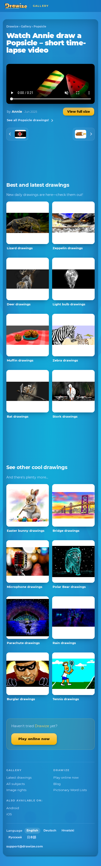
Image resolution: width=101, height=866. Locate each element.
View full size (78, 111)
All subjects (15, 784)
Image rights (16, 790)
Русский (15, 837)
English (32, 830)
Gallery (26, 26)
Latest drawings (19, 777)
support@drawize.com (24, 846)
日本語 (31, 837)
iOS (9, 814)
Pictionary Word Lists (70, 790)
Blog (57, 784)
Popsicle (40, 26)
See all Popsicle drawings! (28, 120)
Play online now (34, 739)
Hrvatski (68, 830)
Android (12, 808)
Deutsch (49, 830)
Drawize (12, 26)
